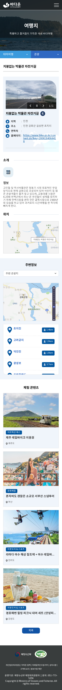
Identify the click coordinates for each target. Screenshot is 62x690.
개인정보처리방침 (13, 665)
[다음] (43, 106)
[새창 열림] (40, 654)
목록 (31, 630)
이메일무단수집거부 (40, 665)
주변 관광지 (12, 273)
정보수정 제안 (36, 669)
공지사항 (52, 665)
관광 (45, 54)
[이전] (30, 106)
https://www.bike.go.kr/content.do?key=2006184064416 (39, 138)
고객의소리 (24, 669)
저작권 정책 (26, 665)
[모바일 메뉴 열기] (56, 5)
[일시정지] (37, 106)
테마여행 (17, 54)
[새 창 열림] (23, 654)
